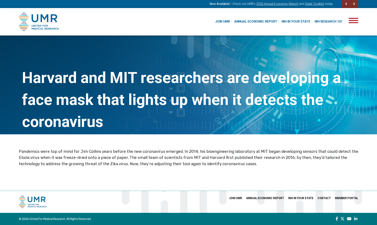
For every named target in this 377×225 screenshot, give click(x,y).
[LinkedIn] (356, 219)
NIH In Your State (296, 21)
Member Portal (346, 198)
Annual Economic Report (255, 21)
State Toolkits (314, 4)
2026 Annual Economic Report (277, 4)
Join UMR (222, 21)
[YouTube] (349, 219)
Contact (324, 198)
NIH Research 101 (328, 21)
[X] (342, 219)
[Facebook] (337, 219)
